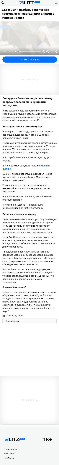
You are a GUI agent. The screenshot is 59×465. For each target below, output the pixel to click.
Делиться (56, 52)
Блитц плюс (29, 2)
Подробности (12, 321)
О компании (10, 448)
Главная (14, 439)
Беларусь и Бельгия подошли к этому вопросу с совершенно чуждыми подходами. (27, 101)
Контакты (9, 453)
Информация (48, 52)
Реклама (9, 457)
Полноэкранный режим (52, 52)
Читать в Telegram (30, 59)
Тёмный (2, 2)
